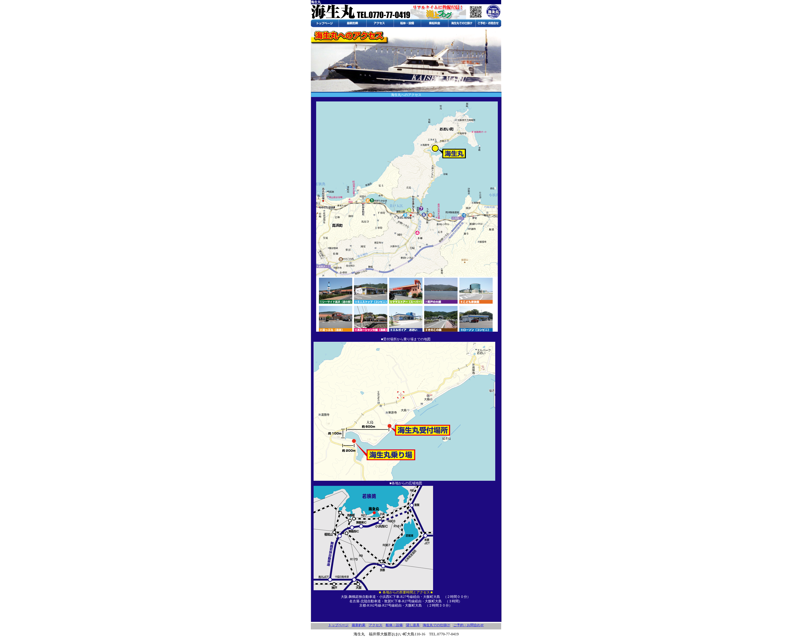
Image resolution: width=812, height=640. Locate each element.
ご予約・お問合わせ (468, 625)
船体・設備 (394, 625)
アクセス (375, 625)
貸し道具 (413, 625)
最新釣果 (358, 625)
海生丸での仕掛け (436, 625)
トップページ (338, 625)
